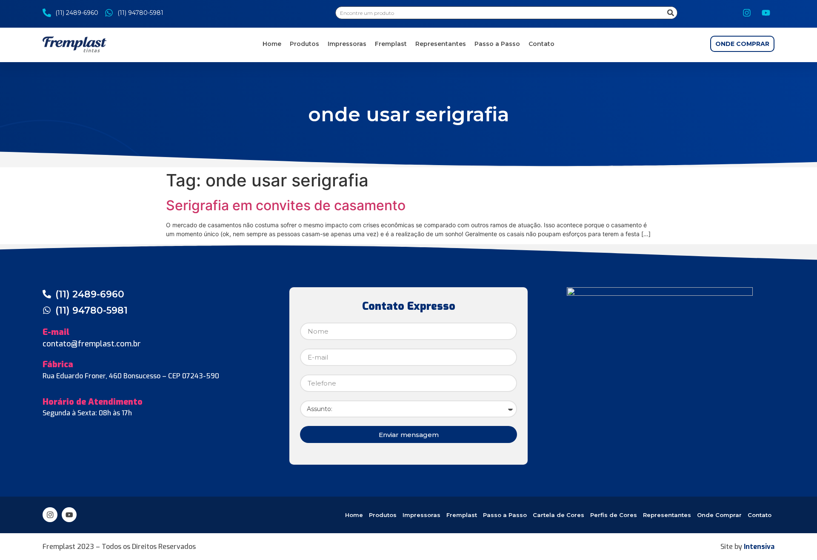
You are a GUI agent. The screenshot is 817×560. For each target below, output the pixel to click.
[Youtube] (765, 12)
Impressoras (347, 44)
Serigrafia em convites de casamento (286, 205)
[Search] (670, 13)
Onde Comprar (719, 514)
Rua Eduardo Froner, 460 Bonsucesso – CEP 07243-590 (131, 375)
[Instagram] (746, 12)
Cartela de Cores (558, 514)
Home (272, 44)
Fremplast (391, 44)
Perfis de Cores (613, 514)
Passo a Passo (497, 44)
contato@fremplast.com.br (92, 344)
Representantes (440, 44)
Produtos (304, 44)
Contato (541, 44)
